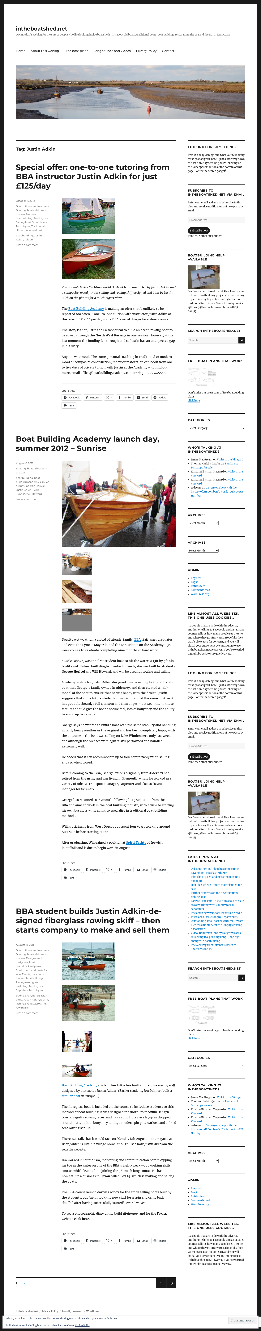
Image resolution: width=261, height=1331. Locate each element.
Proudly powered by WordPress (81, 1311)
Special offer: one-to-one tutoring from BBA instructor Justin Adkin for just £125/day (93, 176)
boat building (24, 235)
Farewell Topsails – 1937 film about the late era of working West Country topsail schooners (217, 905)
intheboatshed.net (41, 28)
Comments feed (200, 590)
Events (26, 974)
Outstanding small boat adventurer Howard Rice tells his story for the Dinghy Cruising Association (217, 925)
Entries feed (198, 586)
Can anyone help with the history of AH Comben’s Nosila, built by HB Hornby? (217, 491)
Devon (27, 995)
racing (44, 999)
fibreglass (38, 995)
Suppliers (22, 990)
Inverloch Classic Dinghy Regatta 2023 (214, 917)
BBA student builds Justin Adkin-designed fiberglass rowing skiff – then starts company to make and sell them (92, 920)
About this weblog (45, 51)
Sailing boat (23, 222)
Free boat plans (76, 51)
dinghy (20, 485)
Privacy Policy (146, 51)
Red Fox (21, 1003)
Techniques (23, 226)
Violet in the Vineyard (230, 459)
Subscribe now (199, 230)
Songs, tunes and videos (112, 51)
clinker (44, 481)
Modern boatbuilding (29, 978)
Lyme (36, 489)
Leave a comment (27, 244)
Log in (195, 582)
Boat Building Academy (86, 308)
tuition (28, 239)
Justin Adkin (24, 489)
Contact (168, 51)
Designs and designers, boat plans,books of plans (29, 962)
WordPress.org (200, 594)
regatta (31, 1003)
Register (196, 578)
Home (20, 51)
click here (194, 400)
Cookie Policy (82, 1325)
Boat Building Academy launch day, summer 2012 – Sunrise (87, 443)
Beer (19, 995)
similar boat (71, 1096)
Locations (38, 974)
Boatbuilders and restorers (32, 206)
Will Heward (34, 493)
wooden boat (34, 230)
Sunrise (20, 493)
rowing (41, 1003)
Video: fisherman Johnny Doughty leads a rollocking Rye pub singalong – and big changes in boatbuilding (216, 937)
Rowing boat (41, 218)
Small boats (39, 222)
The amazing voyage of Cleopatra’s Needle (216, 913)
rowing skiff (23, 1007)
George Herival (35, 485)
